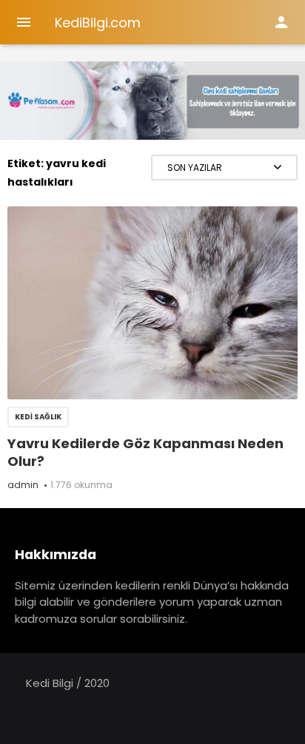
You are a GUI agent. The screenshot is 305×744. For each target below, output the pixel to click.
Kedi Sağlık (38, 416)
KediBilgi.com (98, 22)
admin (22, 484)
